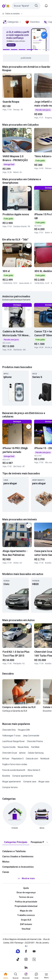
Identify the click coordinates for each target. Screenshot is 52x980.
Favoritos (35, 22)
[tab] (15, 842)
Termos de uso (26, 897)
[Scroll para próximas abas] (47, 842)
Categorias (13, 22)
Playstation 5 (18, 758)
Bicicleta (6, 776)
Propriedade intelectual (26, 906)
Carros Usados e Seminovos (17, 856)
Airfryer (5, 758)
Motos (5, 861)
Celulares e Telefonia (14, 851)
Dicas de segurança (26, 892)
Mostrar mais (28, 878)
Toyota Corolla (8, 747)
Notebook (44, 758)
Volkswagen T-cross (11, 735)
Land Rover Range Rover (13, 741)
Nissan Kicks (23, 747)
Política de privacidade (26, 902)
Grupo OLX (26, 920)
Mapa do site (26, 911)
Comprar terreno (10, 787)
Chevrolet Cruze (9, 753)
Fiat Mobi (35, 747)
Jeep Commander (31, 735)
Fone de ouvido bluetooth (13, 770)
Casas (5, 872)
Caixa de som (32, 758)
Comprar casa (29, 781)
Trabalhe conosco (26, 915)
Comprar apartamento (22, 776)
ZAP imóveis (26, 924)
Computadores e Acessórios (18, 866)
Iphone (22, 753)
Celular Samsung (35, 753)
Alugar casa (43, 781)
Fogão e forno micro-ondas (14, 764)
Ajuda (26, 888)
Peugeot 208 (24, 730)
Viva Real (26, 929)
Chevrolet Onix (9, 730)
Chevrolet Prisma (35, 741)
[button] (26, 5)
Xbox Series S (34, 770)
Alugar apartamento (11, 781)
